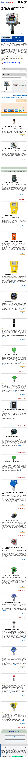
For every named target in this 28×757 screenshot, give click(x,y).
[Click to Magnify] (12, 23)
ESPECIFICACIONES (6, 40)
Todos (17, 731)
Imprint (15, 741)
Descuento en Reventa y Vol (10, 97)
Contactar (15, 737)
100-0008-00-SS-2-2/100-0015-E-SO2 (11, 62)
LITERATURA (18, 40)
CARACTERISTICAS (18, 37)
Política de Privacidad (6, 753)
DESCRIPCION (6, 37)
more (7, 156)
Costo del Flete (23, 97)
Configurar (22, 135)
